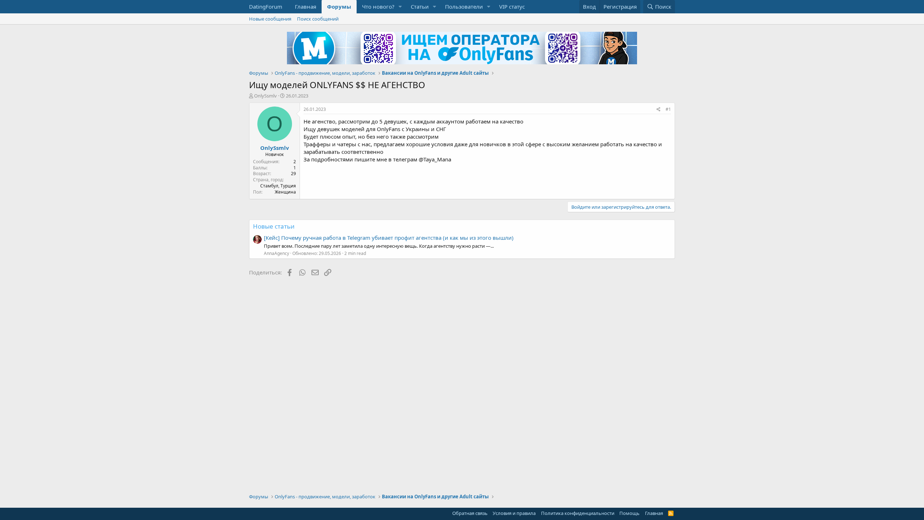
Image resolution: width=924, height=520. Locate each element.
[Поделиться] (658, 109)
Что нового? (378, 6)
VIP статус (512, 6)
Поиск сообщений (318, 19)
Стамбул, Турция (278, 186)
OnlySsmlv (265, 95)
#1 (668, 109)
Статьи (420, 6)
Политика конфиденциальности (577, 513)
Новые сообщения (270, 19)
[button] (400, 6)
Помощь (629, 513)
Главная (305, 6)
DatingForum (265, 6)
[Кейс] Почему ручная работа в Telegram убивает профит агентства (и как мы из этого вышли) (389, 237)
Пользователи (464, 6)
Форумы (339, 6)
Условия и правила (514, 513)
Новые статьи (274, 226)
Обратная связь (470, 513)
